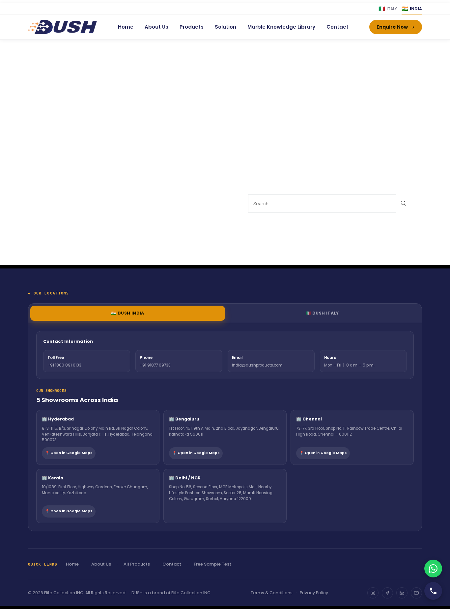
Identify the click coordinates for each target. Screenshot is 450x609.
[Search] (403, 203)
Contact (337, 26)
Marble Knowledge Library (281, 26)
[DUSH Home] (62, 27)
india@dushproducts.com (257, 365)
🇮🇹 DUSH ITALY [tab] (322, 313)
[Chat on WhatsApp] (433, 568)
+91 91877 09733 (155, 365)
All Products (137, 564)
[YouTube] (416, 592)
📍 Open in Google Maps (68, 452)
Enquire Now (392, 27)
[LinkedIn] (402, 592)
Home (125, 26)
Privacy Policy (314, 593)
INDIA (412, 9)
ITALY (388, 9)
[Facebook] (387, 592)
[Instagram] (373, 592)
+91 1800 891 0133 (64, 365)
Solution (225, 26)
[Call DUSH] (433, 591)
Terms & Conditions (272, 593)
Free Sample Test (212, 564)
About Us (156, 26)
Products (192, 26)
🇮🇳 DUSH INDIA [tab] (127, 313)
